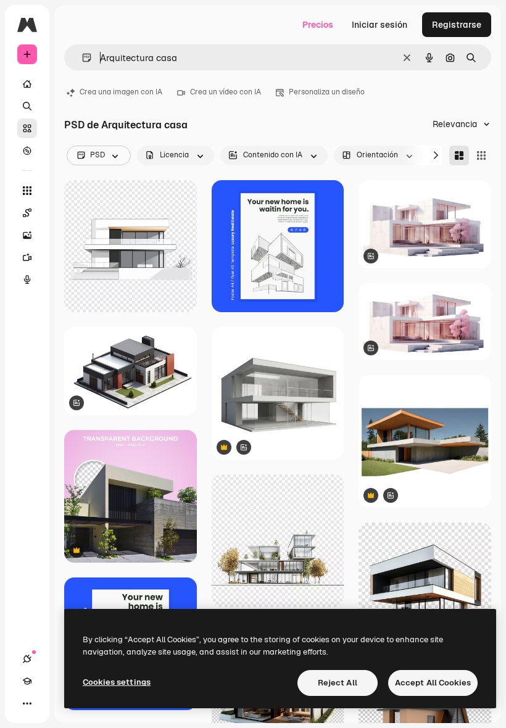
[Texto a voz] (27, 279)
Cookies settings (117, 682)
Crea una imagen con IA (121, 92)
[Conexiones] (27, 659)
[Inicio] (27, 84)
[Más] (27, 703)
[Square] (481, 155)
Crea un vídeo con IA (225, 92)
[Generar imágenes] (27, 235)
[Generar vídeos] (27, 257)
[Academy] (27, 681)
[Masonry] (459, 155)
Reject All (337, 682)
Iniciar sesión (379, 24)
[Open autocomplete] (82, 57)
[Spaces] (27, 213)
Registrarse (456, 24)
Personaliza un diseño (327, 92)
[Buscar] (27, 106)
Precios (317, 24)
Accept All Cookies (433, 682)
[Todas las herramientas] (27, 191)
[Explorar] (27, 150)
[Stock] (27, 128)
